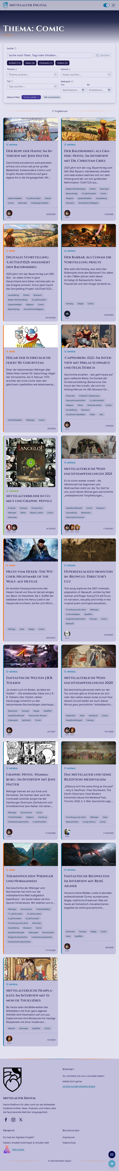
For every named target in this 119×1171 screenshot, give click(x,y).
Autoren (65, 69)
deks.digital (18, 1149)
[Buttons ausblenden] (115, 1151)
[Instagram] (13, 1120)
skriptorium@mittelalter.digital (79, 1086)
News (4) (30, 62)
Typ (9, 81)
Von (62, 84)
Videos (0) (62, 62)
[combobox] (32, 74)
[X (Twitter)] (21, 1120)
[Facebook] (6, 1120)
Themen (11, 69)
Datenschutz (69, 1142)
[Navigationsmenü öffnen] (113, 5)
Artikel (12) (14, 62)
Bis (88, 84)
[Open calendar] (83, 90)
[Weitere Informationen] (15, 48)
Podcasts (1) (46, 62)
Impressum (69, 1137)
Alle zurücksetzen (52, 97)
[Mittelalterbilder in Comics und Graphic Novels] (30, 462)
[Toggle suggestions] (55, 74)
